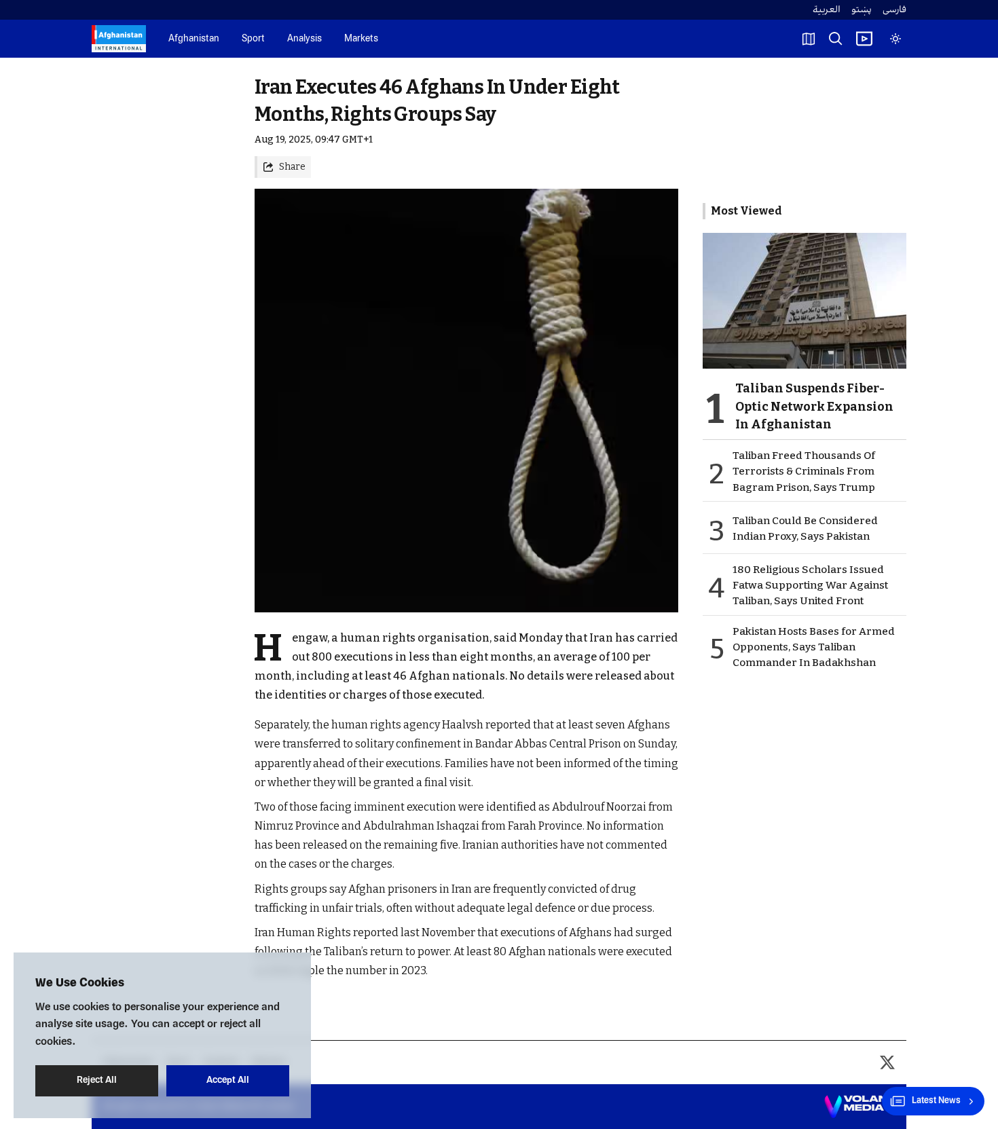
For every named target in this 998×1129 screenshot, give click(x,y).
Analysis (304, 39)
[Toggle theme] (895, 39)
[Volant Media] (859, 1106)
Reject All (97, 1080)
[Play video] (864, 39)
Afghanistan (193, 39)
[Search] (836, 38)
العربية (826, 10)
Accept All (227, 1080)
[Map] (808, 38)
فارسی (894, 10)
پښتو (861, 10)
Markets (361, 39)
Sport (253, 39)
